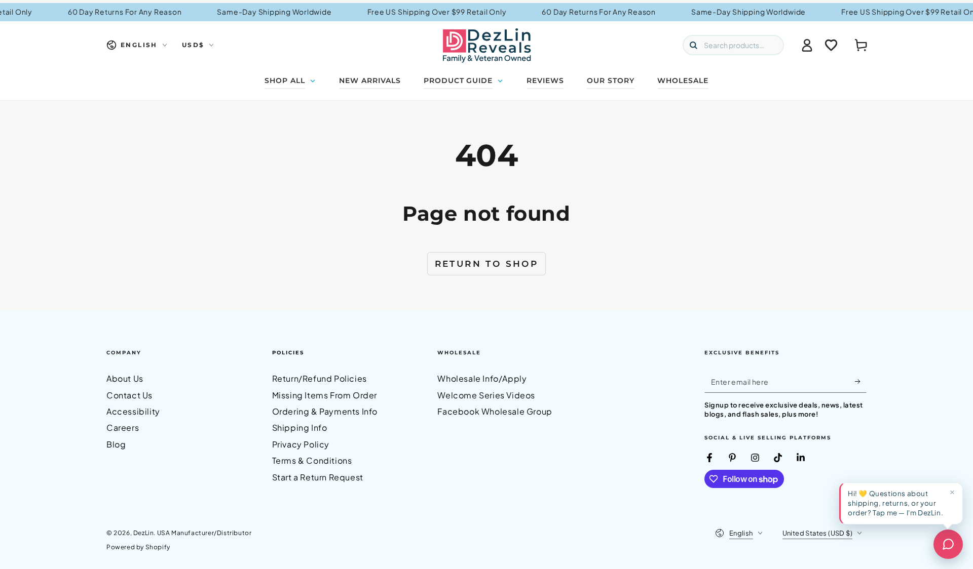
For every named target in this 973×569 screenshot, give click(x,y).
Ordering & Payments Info (325, 411)
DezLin (143, 533)
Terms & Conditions (312, 460)
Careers (122, 427)
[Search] (693, 45)
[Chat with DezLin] (948, 544)
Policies (288, 352)
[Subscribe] (861, 381)
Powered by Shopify (138, 547)
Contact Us (129, 395)
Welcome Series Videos (486, 395)
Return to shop (487, 264)
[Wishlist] (831, 45)
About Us (124, 378)
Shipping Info (299, 427)
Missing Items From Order (324, 395)
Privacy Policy (300, 444)
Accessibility (133, 411)
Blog (116, 444)
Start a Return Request (317, 477)
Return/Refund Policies (319, 378)
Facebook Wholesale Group (494, 411)
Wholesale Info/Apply (482, 378)
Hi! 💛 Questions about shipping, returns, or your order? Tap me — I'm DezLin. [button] (895, 503)
